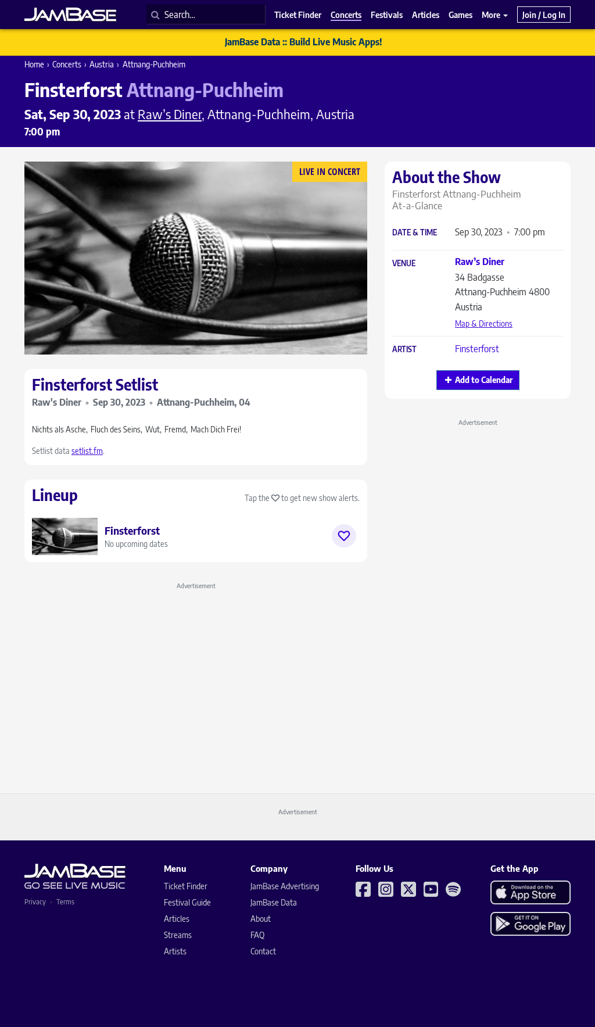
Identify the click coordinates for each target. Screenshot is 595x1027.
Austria (101, 64)
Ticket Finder (185, 886)
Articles (176, 919)
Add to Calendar (483, 380)
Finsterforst (477, 349)
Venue (403, 263)
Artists (175, 951)
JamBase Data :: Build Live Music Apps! (303, 42)
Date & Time (414, 233)
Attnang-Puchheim (154, 64)
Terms (65, 901)
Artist (404, 349)
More (492, 14)
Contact (263, 951)
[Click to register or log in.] (344, 536)
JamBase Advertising (284, 886)
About (260, 919)
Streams (178, 935)
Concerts (66, 64)
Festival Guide (187, 902)
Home (34, 64)
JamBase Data (273, 902)
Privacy (35, 901)
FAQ (257, 935)
